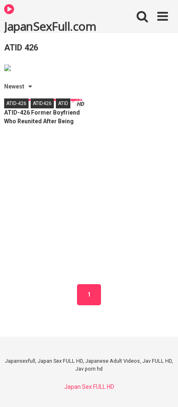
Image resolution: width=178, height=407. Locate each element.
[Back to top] (163, 390)
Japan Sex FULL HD (89, 386)
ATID (63, 103)
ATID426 (42, 103)
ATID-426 (16, 103)
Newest (14, 86)
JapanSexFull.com (50, 25)
